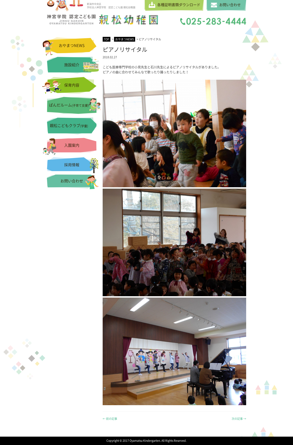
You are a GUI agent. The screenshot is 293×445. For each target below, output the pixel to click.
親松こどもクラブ (69, 125)
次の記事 (239, 418)
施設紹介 (71, 65)
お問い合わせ (230, 5)
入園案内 (71, 145)
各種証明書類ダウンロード (178, 5)
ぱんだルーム (69, 105)
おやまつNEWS (72, 45)
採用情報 (71, 165)
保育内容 (71, 85)
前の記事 (110, 418)
